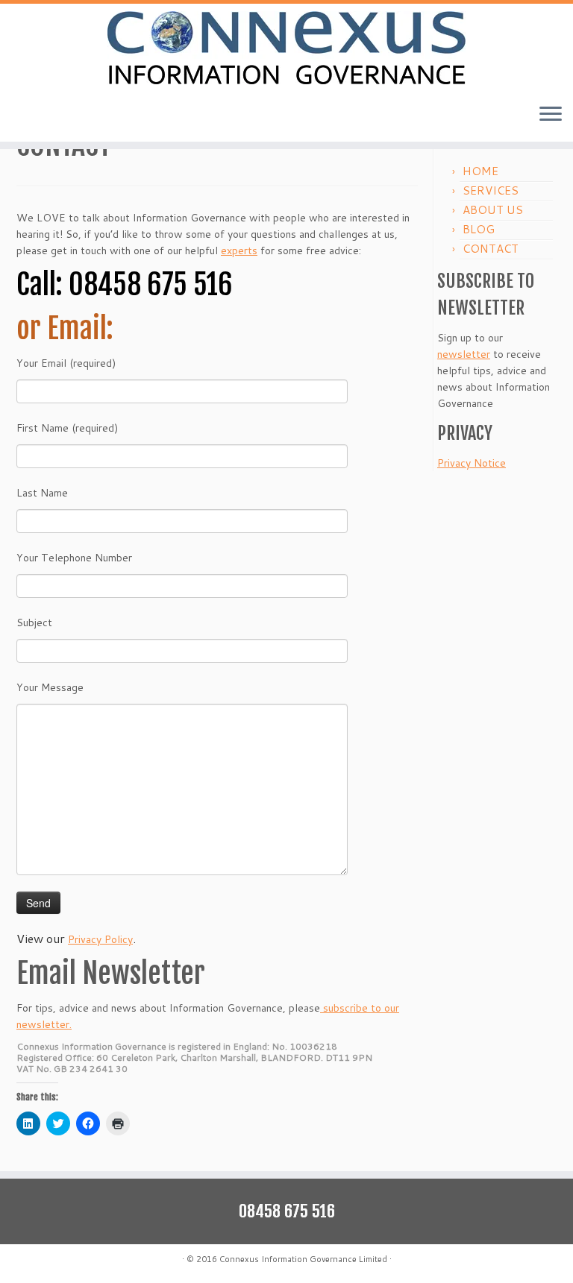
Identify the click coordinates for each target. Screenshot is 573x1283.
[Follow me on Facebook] (63, 1261)
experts (239, 250)
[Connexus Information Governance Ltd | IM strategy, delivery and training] (286, 47)
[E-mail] (25, 1261)
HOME (480, 171)
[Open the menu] (550, 115)
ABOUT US (493, 210)
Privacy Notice (471, 462)
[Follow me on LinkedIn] (81, 1261)
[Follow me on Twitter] (44, 1261)
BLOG (479, 229)
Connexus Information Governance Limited (303, 1259)
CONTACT (491, 248)
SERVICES (491, 190)
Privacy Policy (100, 939)
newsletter (463, 354)
